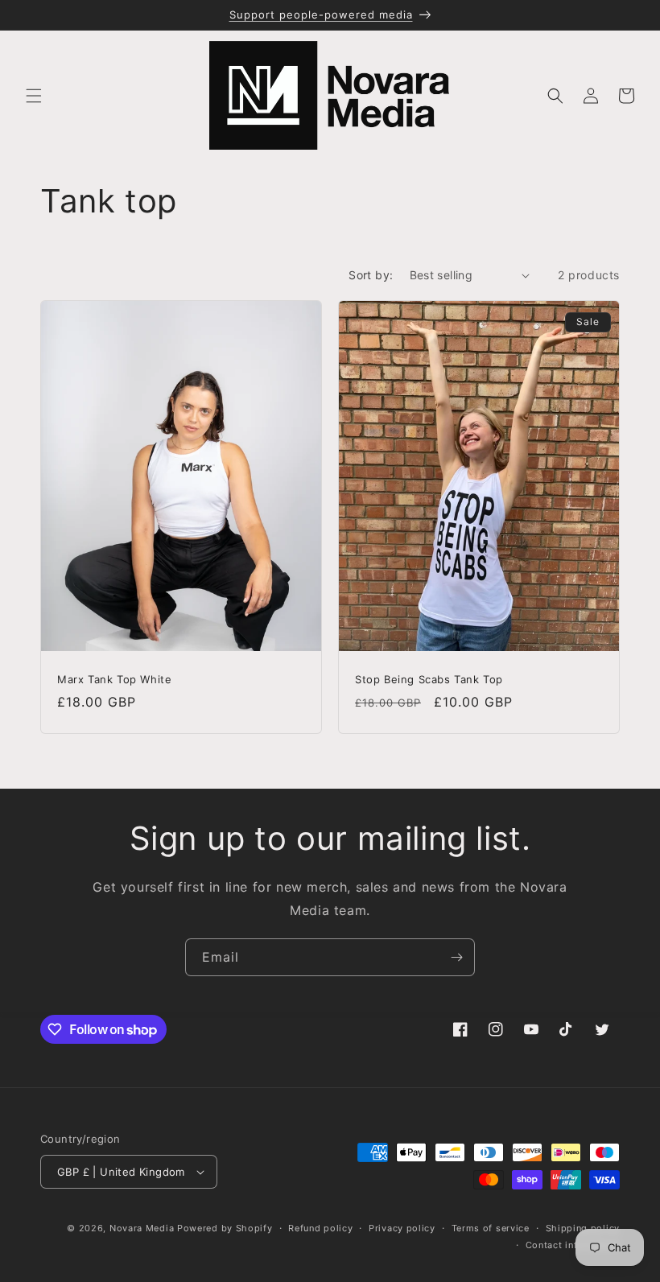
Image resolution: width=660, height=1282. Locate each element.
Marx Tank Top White (114, 679)
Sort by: (371, 275)
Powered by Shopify (225, 1228)
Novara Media (141, 1228)
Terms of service (491, 1228)
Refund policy (320, 1228)
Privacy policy (402, 1228)
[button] (34, 95)
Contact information (573, 1245)
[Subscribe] (456, 957)
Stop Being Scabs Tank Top (429, 679)
